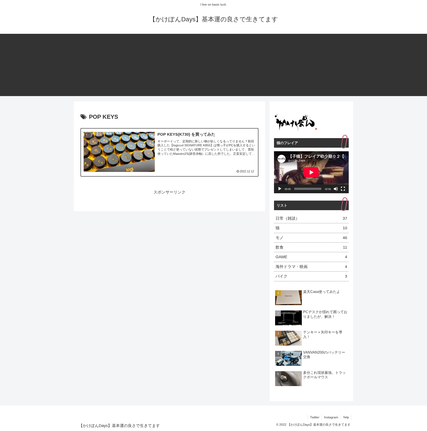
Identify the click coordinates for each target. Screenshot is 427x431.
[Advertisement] (213, 65)
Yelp (346, 417)
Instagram (331, 417)
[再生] (280, 189)
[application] (311, 172)
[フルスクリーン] (343, 189)
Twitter (314, 417)
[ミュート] (336, 189)
